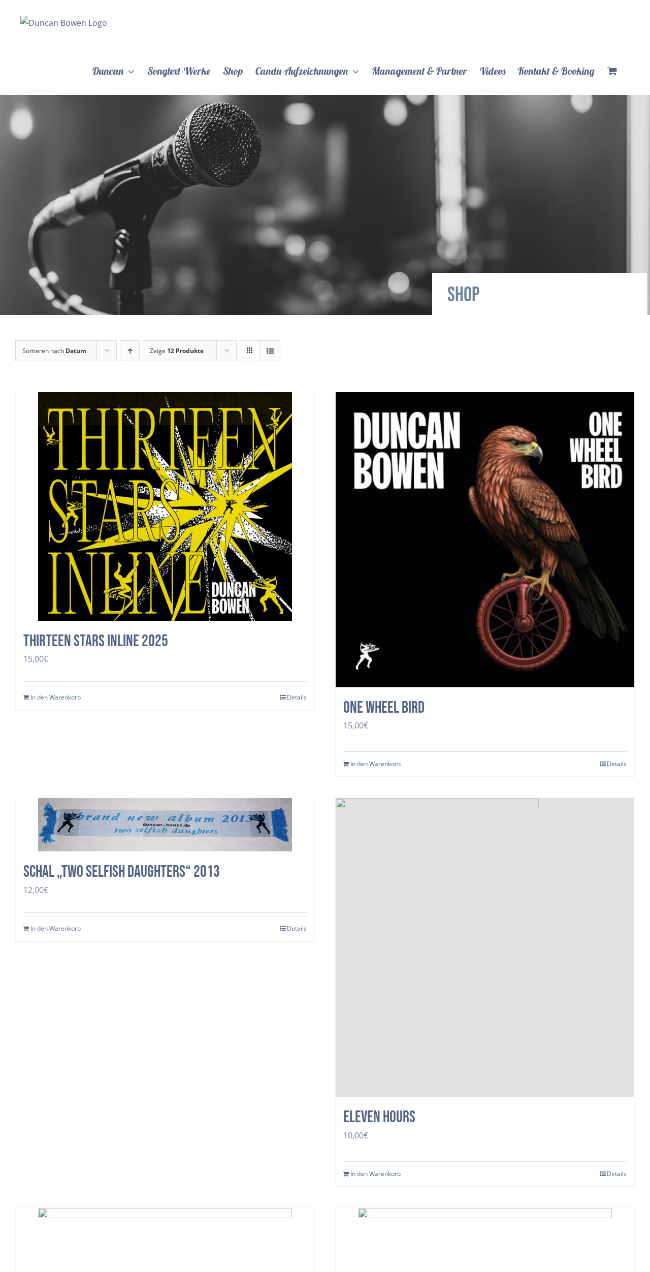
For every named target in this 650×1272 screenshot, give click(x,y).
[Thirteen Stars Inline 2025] (165, 506)
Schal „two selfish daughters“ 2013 (121, 872)
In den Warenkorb (55, 697)
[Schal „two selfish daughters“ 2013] (165, 824)
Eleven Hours (379, 1117)
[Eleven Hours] (485, 947)
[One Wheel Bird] (485, 539)
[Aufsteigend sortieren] (130, 350)
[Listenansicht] (270, 351)
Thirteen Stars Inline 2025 (95, 641)
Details (297, 697)
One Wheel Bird (384, 708)
